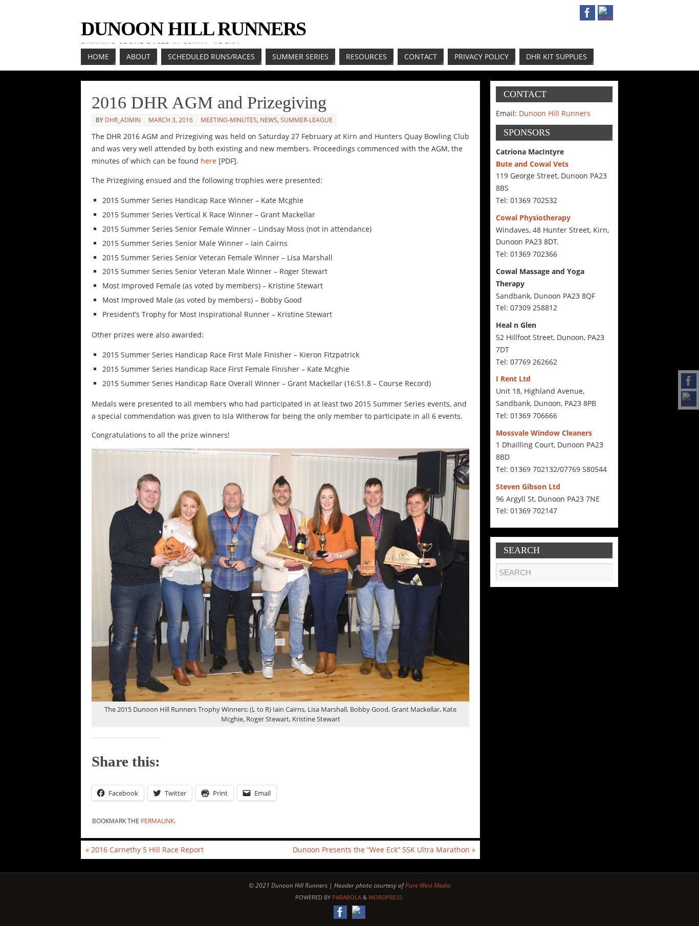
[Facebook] (688, 381)
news (268, 120)
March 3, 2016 (170, 120)
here (208, 161)
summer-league (306, 120)
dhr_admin (123, 120)
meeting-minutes (229, 120)
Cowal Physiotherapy (533, 217)
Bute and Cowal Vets (532, 164)
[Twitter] (688, 398)
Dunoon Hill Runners (193, 28)
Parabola (346, 897)
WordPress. (386, 897)
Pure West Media (428, 885)
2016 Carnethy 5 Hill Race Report (144, 849)
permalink (157, 821)
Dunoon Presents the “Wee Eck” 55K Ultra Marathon (384, 849)
